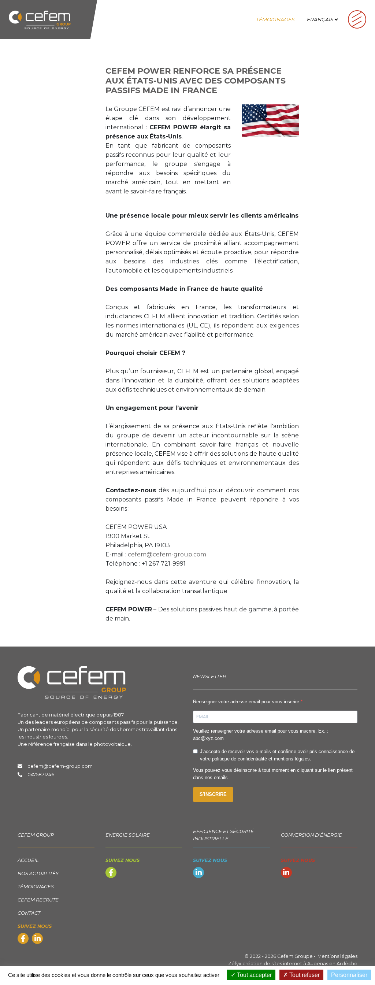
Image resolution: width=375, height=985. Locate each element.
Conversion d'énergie (311, 835)
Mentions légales (337, 956)
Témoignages (275, 19)
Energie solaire (127, 835)
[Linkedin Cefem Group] (37, 939)
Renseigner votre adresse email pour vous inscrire (247, 701)
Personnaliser (349, 975)
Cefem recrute (38, 900)
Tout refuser (304, 975)
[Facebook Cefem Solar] (110, 873)
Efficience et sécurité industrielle (223, 835)
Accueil (28, 860)
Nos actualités (38, 873)
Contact (29, 913)
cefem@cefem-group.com (167, 554)
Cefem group (36, 835)
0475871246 (40, 774)
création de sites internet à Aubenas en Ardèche (299, 963)
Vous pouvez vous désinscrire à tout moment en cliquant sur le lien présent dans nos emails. (273, 773)
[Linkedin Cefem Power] (286, 873)
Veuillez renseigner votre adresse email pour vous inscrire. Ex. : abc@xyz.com (260, 734)
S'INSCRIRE (213, 794)
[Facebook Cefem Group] (23, 939)
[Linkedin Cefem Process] (198, 873)
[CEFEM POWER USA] (270, 119)
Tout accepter (253, 975)
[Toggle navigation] (357, 19)
